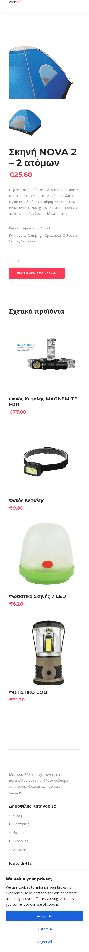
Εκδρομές (20, 841)
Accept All (44, 916)
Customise (44, 929)
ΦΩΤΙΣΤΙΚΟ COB (28, 692)
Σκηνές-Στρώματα (22, 241)
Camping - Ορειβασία (44, 235)
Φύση (17, 815)
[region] (44, 911)
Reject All (44, 941)
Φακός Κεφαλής (26, 500)
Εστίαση (19, 832)
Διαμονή (19, 849)
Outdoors (70, 235)
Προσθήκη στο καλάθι (37, 273)
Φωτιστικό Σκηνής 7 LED (37, 596)
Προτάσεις (21, 824)
